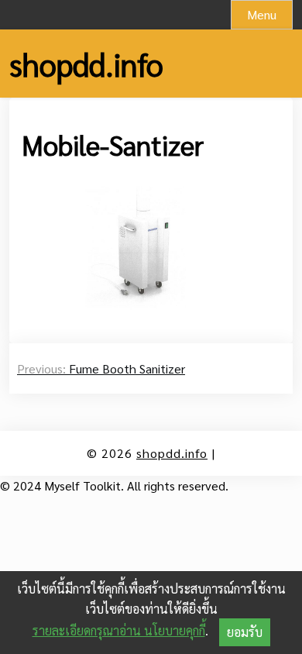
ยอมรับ (245, 632)
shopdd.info (86, 63)
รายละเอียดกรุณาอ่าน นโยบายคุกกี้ (119, 630)
